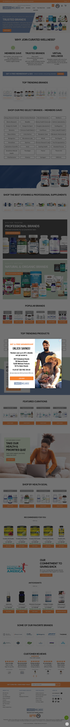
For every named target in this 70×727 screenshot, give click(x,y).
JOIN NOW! (22, 378)
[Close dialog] (60, 340)
